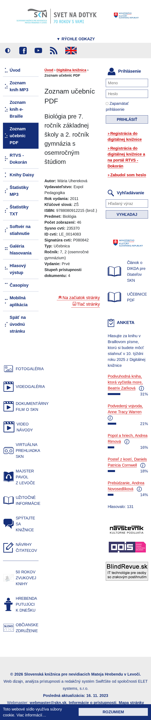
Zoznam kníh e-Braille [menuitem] (18, 109)
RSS (53, 50)
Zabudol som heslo (128, 175)
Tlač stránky (88, 304)
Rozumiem (113, 712)
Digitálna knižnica (71, 70)
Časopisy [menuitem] (19, 285)
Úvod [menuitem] (15, 70)
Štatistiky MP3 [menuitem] (19, 191)
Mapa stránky (131, 702)
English (71, 50)
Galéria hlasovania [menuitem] (20, 249)
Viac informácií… (31, 715)
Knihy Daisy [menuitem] (22, 174)
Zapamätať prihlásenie (117, 106)
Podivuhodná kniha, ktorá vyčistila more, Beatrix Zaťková (125, 382)
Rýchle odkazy (75, 39)
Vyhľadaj (127, 214)
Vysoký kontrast (7, 50)
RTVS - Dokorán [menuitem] (18, 159)
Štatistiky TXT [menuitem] (19, 210)
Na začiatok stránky (81, 297)
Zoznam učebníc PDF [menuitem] (18, 135)
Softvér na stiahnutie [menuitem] (20, 230)
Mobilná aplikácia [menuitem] (19, 301)
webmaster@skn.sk (48, 702)
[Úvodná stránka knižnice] (75, 15)
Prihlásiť (127, 119)
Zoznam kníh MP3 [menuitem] (19, 86)
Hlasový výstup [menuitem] (18, 269)
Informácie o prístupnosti (92, 702)
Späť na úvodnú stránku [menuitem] (18, 324)
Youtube (38, 50)
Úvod (48, 70)
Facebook (23, 50)
